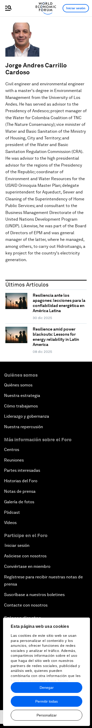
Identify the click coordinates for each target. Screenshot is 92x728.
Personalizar (47, 715)
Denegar (47, 687)
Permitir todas (46, 701)
